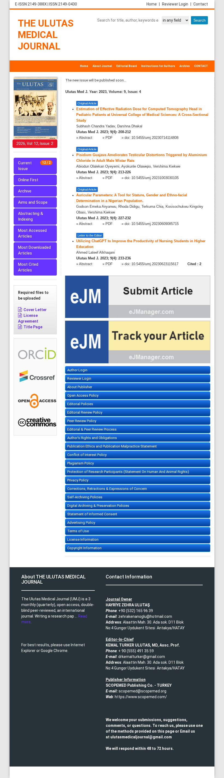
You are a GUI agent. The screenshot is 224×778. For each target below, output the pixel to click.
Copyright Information (84, 548)
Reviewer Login (176, 4)
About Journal (102, 66)
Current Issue (34, 165)
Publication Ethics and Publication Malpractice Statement (112, 446)
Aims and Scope (33, 202)
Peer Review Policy (81, 421)
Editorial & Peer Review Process (92, 429)
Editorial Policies (80, 404)
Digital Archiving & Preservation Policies (98, 506)
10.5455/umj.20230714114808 (154, 138)
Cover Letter (35, 310)
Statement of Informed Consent (92, 514)
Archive (184, 66)
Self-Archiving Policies (84, 497)
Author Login (77, 370)
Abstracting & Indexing (30, 216)
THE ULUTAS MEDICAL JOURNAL (45, 35)
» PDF (107, 138)
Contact (200, 4)
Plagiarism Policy (80, 463)
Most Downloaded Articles (34, 250)
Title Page (32, 327)
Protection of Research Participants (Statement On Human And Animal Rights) (128, 472)
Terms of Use (78, 531)
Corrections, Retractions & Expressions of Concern (107, 489)
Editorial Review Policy (84, 412)
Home (153, 4)
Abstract (86, 138)
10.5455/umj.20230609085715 (155, 224)
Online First (28, 179)
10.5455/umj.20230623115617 (154, 264)
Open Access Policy (82, 395)
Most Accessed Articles (32, 233)
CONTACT (201, 66)
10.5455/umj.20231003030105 (155, 178)
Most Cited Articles (28, 267)
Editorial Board (126, 66)
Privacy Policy (77, 480)
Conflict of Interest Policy (87, 455)
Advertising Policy (81, 522)
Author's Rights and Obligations (92, 438)
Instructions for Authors (158, 66)
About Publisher (79, 387)
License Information (83, 539)
